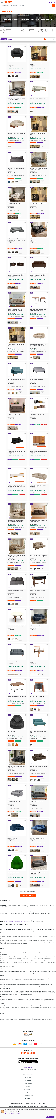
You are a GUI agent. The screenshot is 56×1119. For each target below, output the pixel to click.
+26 (20, 181)
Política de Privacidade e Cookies (12, 1113)
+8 (20, 427)
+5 (20, 216)
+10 (20, 76)
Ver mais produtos (28, 895)
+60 (42, 76)
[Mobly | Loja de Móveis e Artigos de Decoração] (8, 2)
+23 (42, 357)
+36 (20, 322)
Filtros (4, 39)
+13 (20, 850)
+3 (20, 674)
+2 (20, 392)
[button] (10, 39)
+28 (20, 252)
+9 (42, 252)
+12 (42, 181)
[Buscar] (53, 5)
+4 (20, 287)
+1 (42, 533)
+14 (20, 779)
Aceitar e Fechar (50, 1116)
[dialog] (28, 1113)
